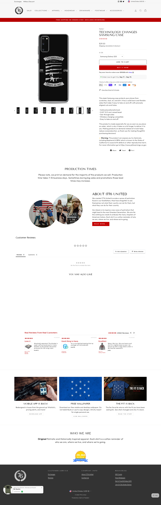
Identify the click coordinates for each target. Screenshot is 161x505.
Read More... (100, 224)
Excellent (102, 341)
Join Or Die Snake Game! (123, 484)
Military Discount (28, 1)
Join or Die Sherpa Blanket (27, 352)
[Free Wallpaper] (80, 389)
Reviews (50, 478)
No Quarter (17, 489)
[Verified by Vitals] (22, 491)
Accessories (116, 10)
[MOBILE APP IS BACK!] (35, 389)
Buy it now (123, 67)
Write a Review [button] (138, 251)
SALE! (29, 10)
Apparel (56, 10)
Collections (41, 10)
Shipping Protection (64, 352)
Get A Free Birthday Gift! (123, 481)
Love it (27, 341)
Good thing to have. (69, 341)
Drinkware (85, 10)
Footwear (100, 10)
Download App (35, 414)
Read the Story (125, 414)
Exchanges (18, 1)
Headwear (70, 10)
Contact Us (85, 478)
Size (101, 52)
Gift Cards (118, 474)
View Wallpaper (80, 416)
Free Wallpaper (120, 478)
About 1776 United (87, 474)
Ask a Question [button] (122, 251)
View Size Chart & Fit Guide (110, 90)
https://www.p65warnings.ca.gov (133, 145)
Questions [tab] (31, 255)
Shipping (102, 46)
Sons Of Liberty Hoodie (102, 352)
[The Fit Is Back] (125, 389)
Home (101, 29)
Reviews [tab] (19, 255)
